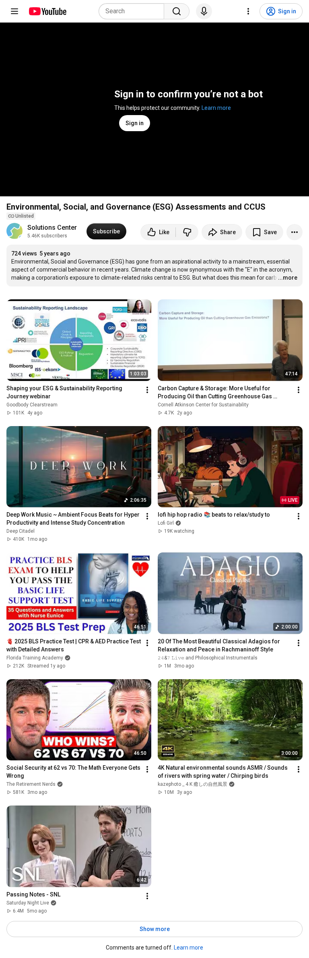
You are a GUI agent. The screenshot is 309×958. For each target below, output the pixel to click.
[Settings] (248, 11)
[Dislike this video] (187, 232)
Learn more (216, 108)
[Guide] (14, 11)
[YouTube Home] (47, 11)
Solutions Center (52, 227)
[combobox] (133, 11)
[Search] (177, 11)
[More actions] (294, 232)
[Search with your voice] (204, 11)
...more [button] (287, 277)
